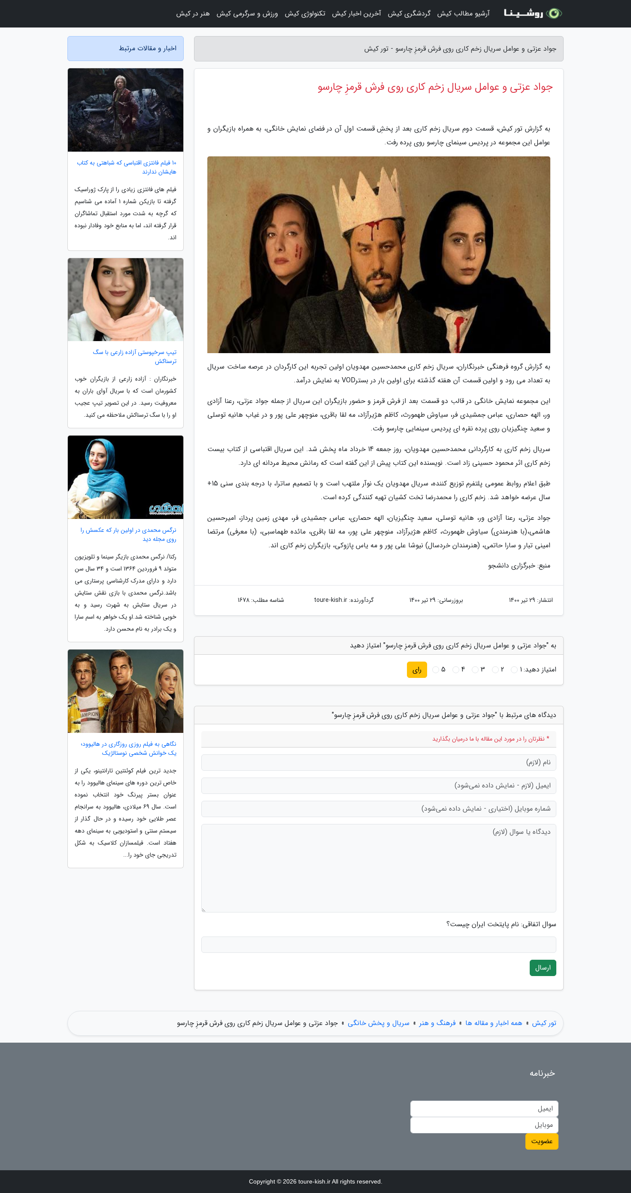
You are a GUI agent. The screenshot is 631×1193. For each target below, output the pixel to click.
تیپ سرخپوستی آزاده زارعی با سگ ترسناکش (134, 357)
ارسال (543, 967)
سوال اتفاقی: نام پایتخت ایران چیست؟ (501, 924)
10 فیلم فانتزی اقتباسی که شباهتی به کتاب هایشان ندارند (126, 168)
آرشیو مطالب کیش (463, 13)
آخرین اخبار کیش (356, 13)
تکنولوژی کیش (305, 13)
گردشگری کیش (409, 13)
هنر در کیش (193, 13)
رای (417, 669)
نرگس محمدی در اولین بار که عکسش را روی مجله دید (128, 535)
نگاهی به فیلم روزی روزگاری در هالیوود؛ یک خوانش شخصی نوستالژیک (128, 749)
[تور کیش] (532, 13)
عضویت (542, 1141)
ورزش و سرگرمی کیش (247, 13)
